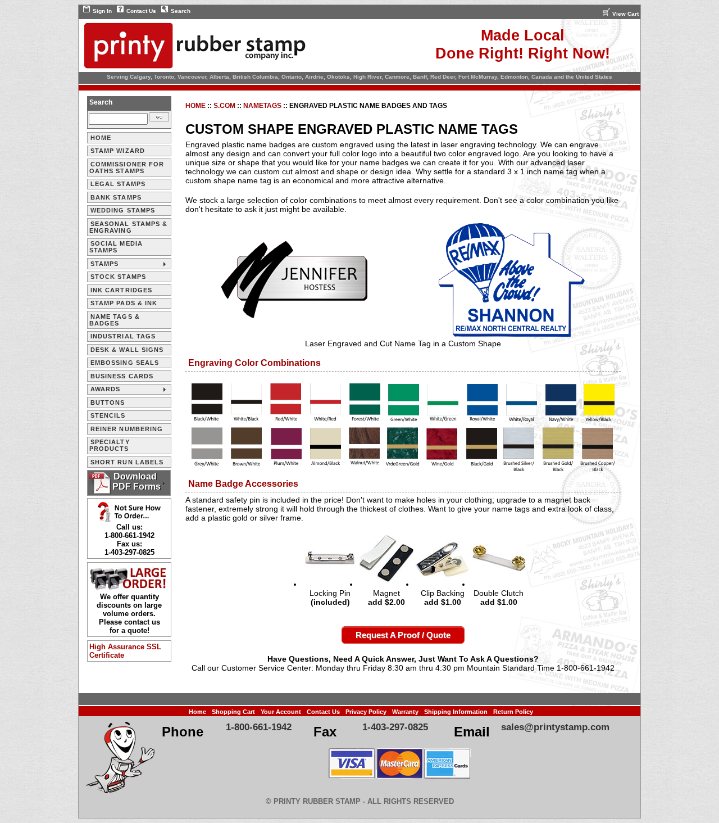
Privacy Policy (365, 711)
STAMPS (104, 263)
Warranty (405, 711)
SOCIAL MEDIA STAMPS (116, 247)
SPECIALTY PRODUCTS (109, 445)
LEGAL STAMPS (117, 183)
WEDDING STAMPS (122, 210)
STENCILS (108, 415)
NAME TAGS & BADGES (114, 320)
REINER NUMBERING (126, 429)
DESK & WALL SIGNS (127, 349)
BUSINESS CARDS (121, 376)
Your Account (281, 711)
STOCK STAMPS (118, 276)
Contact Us (141, 11)
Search (180, 11)
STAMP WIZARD (117, 150)
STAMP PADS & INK (124, 303)
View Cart (625, 14)
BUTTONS (107, 402)
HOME (100, 137)
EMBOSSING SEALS (125, 362)
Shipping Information (456, 711)
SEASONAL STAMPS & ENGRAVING (128, 227)
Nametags (262, 106)
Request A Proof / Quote (403, 635)
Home (195, 106)
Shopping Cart (233, 711)
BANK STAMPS (116, 197)
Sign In (102, 11)
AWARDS (105, 389)
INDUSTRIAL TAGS (123, 336)
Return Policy (513, 711)
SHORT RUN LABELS (127, 462)
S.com (224, 106)
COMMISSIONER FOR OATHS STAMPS (127, 167)
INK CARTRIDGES (121, 290)
